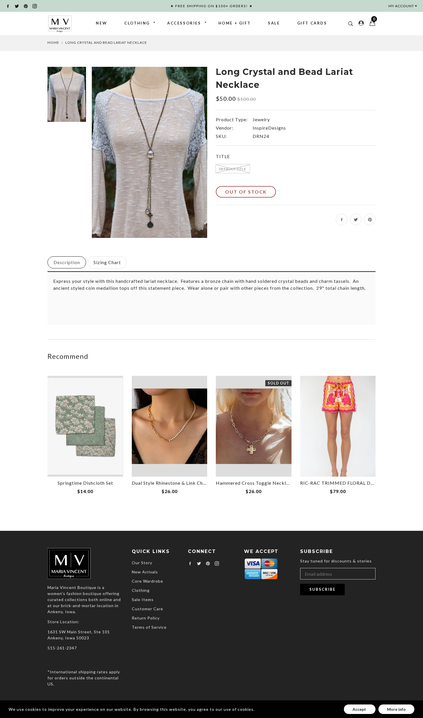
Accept (359, 709)
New (101, 23)
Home (53, 42)
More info (396, 709)
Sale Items (143, 599)
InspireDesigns (269, 127)
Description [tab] (67, 262)
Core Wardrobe (147, 581)
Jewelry (261, 119)
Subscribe (322, 589)
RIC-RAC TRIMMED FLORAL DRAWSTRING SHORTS (361, 483)
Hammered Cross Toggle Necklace (255, 483)
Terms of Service (149, 627)
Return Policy (146, 617)
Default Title (232, 169)
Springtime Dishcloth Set (85, 483)
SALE (274, 23)
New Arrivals (145, 571)
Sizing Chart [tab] (107, 262)
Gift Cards (312, 23)
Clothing (137, 23)
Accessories (184, 23)
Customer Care (147, 608)
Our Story (142, 562)
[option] (149, 152)
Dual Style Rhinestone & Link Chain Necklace (182, 483)
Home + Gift (234, 23)
